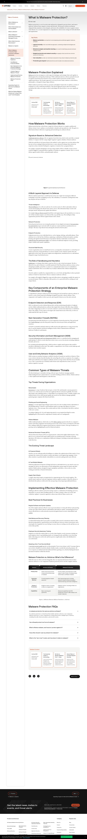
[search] (63, 6)
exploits (31, 513)
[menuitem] (7, 6)
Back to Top (74, 676)
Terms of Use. (59, 808)
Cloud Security (34, 826)
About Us (58, 822)
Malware (31, 75)
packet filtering (35, 322)
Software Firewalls (22, 832)
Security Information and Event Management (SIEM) (43, 338)
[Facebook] (30, 676)
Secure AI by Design (11, 826)
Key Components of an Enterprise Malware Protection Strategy (16, 67)
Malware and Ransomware (24, 9)
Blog (70, 822)
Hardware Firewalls (22, 829)
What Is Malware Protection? (37, 9)
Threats (15, 9)
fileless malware (58, 422)
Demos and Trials (80, 5)
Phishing (31, 404)
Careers (58, 824)
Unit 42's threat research (41, 213)
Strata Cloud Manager (23, 834)
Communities (71, 824)
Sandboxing (31, 263)
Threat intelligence (33, 207)
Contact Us (59, 827)
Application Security (35, 830)
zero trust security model (36, 546)
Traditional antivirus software (36, 138)
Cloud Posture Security (36, 833)
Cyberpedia (9, 9)
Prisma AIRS (9, 828)
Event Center (72, 832)
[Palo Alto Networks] (6, 6)
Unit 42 (37, 412)
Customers (59, 832)
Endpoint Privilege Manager (48, 833)
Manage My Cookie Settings (66, 836)
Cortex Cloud (34, 828)
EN (66, 6)
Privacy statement (26, 837)
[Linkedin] (34, 676)
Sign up (74, 805)
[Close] (85, 837)
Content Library (72, 827)
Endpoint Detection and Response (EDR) (39, 240)
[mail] (38, 676)
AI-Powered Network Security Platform (15, 822)
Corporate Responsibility (62, 829)
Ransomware (32, 390)
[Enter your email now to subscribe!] (57, 805)
